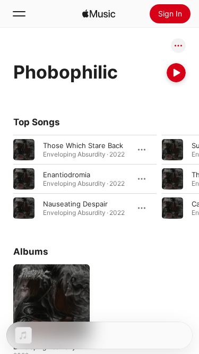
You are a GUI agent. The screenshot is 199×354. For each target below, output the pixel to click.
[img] (98, 14)
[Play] (176, 72)
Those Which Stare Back (83, 145)
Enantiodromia (66, 174)
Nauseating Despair (75, 204)
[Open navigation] (19, 13)
